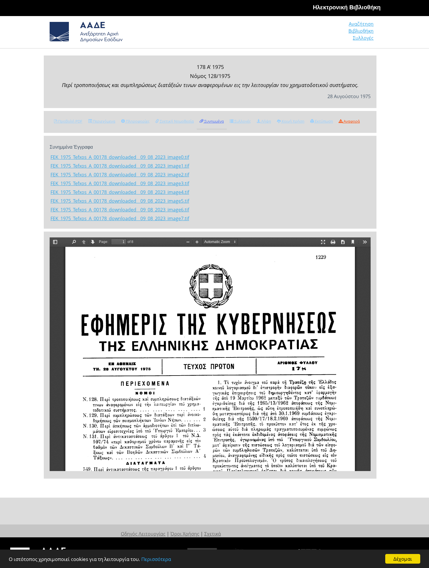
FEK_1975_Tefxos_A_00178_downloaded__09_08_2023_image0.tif (119, 157)
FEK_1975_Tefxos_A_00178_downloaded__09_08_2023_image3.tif (119, 183)
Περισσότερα (156, 559)
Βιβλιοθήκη (361, 31)
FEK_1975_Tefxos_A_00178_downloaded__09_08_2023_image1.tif (119, 166)
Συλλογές (363, 38)
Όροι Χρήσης (184, 534)
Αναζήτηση (361, 24)
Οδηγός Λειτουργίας (143, 534)
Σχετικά (212, 534)
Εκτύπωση (323, 121)
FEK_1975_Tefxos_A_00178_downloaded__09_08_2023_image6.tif (119, 209)
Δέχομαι (402, 558)
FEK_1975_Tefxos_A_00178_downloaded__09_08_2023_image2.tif (119, 174)
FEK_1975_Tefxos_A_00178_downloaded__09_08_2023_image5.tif (119, 201)
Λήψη (265, 121)
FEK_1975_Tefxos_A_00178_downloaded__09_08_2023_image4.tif (119, 192)
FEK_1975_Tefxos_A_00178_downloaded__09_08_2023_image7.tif (119, 218)
